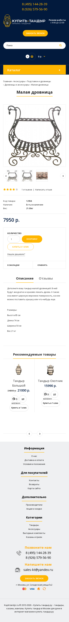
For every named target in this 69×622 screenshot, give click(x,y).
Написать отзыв (43, 189)
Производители (34, 504)
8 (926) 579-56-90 (34, 9)
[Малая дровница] (34, 136)
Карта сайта (34, 488)
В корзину (15, 400)
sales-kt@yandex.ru (38, 570)
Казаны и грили (34, 537)
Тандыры (34, 525)
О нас (34, 456)
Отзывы (46, 278)
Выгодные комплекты (34, 533)
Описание (25, 278)
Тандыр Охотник (50, 381)
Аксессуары (34, 529)
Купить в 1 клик (20, 247)
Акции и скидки (34, 508)
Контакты (34, 480)
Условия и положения (34, 464)
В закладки (13, 265)
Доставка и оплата (34, 460)
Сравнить (42, 265)
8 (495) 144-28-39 (34, 4)
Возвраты (34, 484)
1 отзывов (27, 189)
